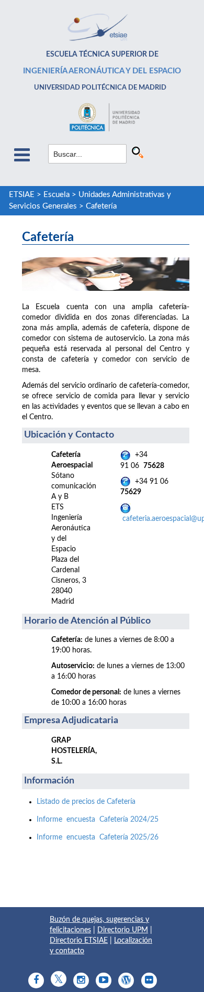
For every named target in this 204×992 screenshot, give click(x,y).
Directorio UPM (122, 930)
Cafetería (101, 206)
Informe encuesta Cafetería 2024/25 (97, 819)
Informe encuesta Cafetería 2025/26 (97, 837)
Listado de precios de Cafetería (86, 801)
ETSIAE (22, 195)
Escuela (56, 195)
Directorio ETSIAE (79, 940)
